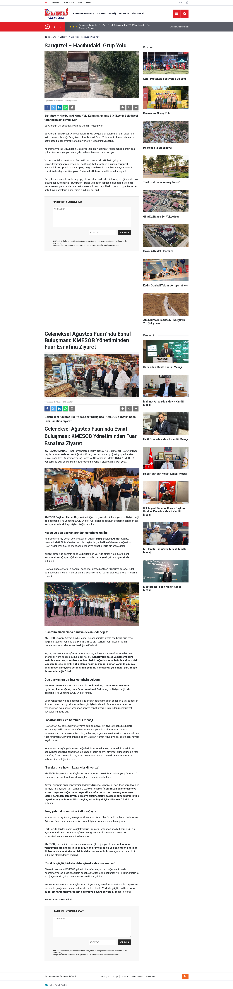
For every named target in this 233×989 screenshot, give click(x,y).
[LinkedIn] (59, 107)
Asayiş (112, 13)
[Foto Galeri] (187, 2)
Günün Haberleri (68, 3)
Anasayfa (52, 37)
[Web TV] (180, 2)
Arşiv (80, 3)
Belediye (124, 13)
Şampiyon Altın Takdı (89, 26)
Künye (115, 976)
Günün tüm (179, 26)
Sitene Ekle (89, 3)
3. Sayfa (101, 13)
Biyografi (138, 13)
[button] (122, 107)
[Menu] (176, 13)
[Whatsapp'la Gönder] (65, 107)
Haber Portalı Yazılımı (58, 985)
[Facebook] (47, 107)
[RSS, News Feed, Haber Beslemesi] (185, 976)
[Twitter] (53, 107)
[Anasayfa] (45, 3)
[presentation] (54, 26)
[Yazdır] (72, 107)
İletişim (124, 976)
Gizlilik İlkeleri (137, 976)
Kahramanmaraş (83, 13)
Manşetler (55, 3)
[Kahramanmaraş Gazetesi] (56, 13)
